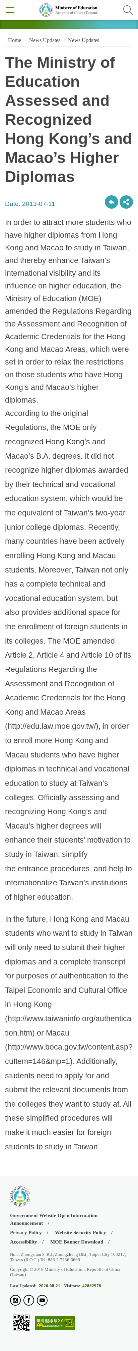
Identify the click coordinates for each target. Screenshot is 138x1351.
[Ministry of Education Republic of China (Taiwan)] (69, 10)
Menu (10, 10)
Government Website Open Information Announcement (53, 1219)
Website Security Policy (80, 1232)
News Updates (44, 40)
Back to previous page (111, 202)
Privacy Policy (26, 1232)
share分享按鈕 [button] (126, 202)
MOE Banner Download (76, 1242)
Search (128, 10)
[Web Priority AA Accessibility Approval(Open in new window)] (55, 1323)
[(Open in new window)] (15, 1301)
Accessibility (23, 1242)
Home (14, 40)
